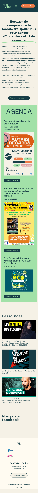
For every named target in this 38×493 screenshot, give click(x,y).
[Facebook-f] (17, 487)
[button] (16, 6)
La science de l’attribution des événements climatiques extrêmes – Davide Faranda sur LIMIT (17, 401)
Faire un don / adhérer (19, 463)
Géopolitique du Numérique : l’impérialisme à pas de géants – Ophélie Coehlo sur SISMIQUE (16, 343)
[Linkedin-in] (21, 487)
